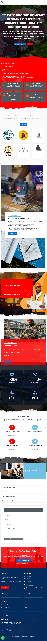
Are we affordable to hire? (7, 500)
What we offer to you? (6, 491)
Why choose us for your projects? (9, 487)
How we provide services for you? (9, 496)
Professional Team (11, 93)
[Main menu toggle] (44, 2)
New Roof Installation (12, 83)
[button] (23, 483)
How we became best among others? (9, 482)
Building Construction (35, 83)
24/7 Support (33, 94)
